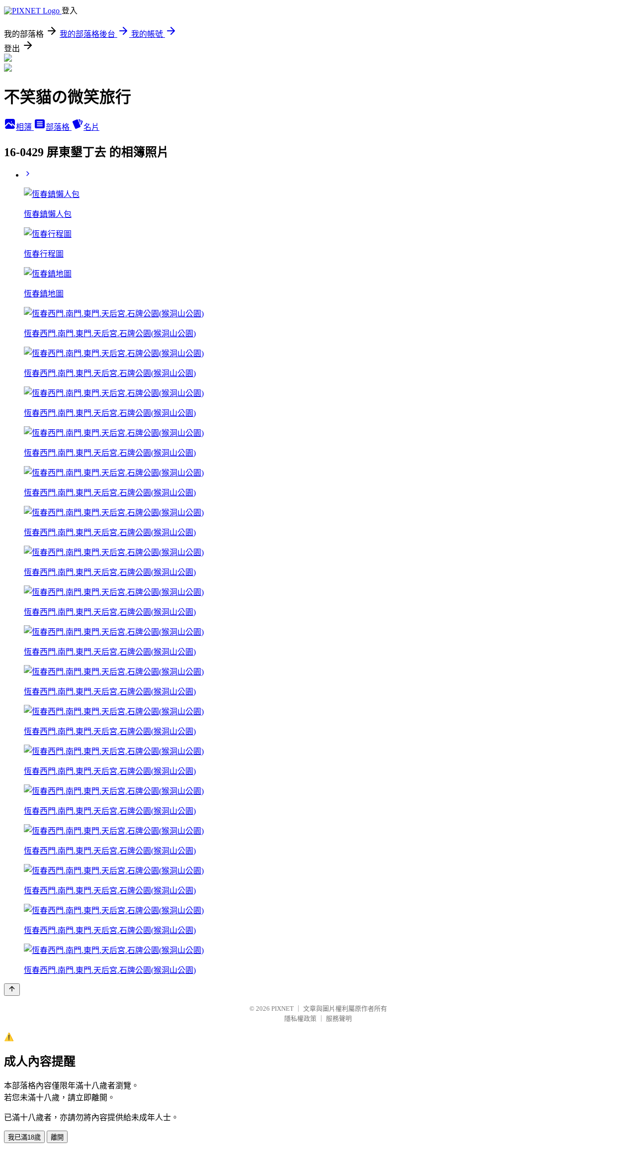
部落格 (59, 127)
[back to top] (12, 989)
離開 (57, 1137)
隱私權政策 (300, 1018)
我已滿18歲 (24, 1137)
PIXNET (282, 1008)
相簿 (25, 127)
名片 (91, 127)
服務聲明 (339, 1018)
